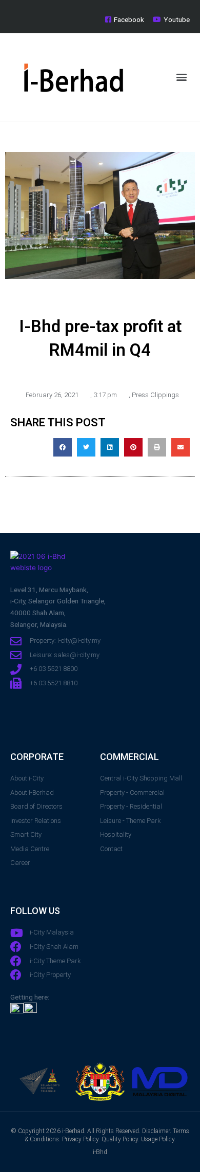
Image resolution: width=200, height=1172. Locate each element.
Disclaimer (156, 1131)
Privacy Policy (80, 1139)
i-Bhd (100, 1152)
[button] (181, 77)
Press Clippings (155, 395)
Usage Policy (157, 1139)
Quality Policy (120, 1139)
